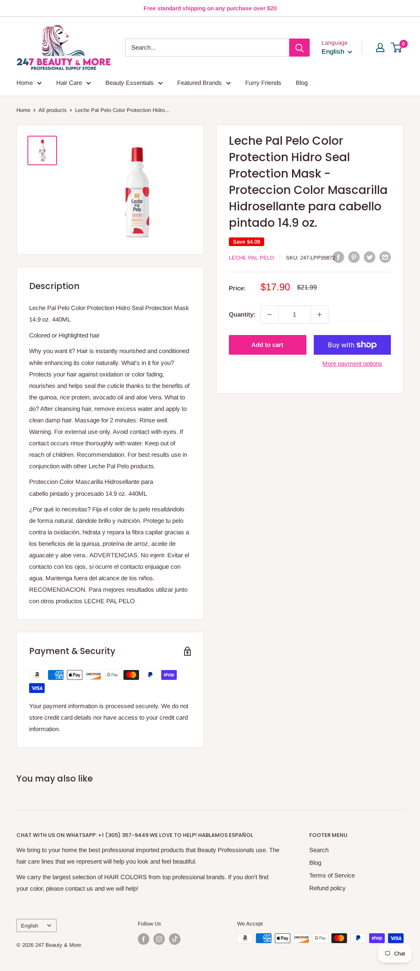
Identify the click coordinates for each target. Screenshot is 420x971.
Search (319, 849)
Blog (302, 82)
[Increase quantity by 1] (319, 314)
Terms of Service (332, 875)
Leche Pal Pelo (251, 258)
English (29, 926)
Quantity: (242, 314)
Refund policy (327, 887)
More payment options (352, 363)
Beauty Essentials (129, 82)
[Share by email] (385, 257)
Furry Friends (263, 82)
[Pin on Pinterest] (354, 257)
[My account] (380, 47)
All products (53, 110)
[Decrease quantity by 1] (269, 314)
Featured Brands (199, 82)
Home (24, 82)
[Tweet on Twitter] (369, 257)
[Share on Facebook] (338, 257)
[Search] (299, 48)
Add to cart (267, 344)
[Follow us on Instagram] (159, 939)
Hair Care (69, 82)
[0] (397, 47)
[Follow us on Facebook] (143, 939)
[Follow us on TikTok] (174, 939)
